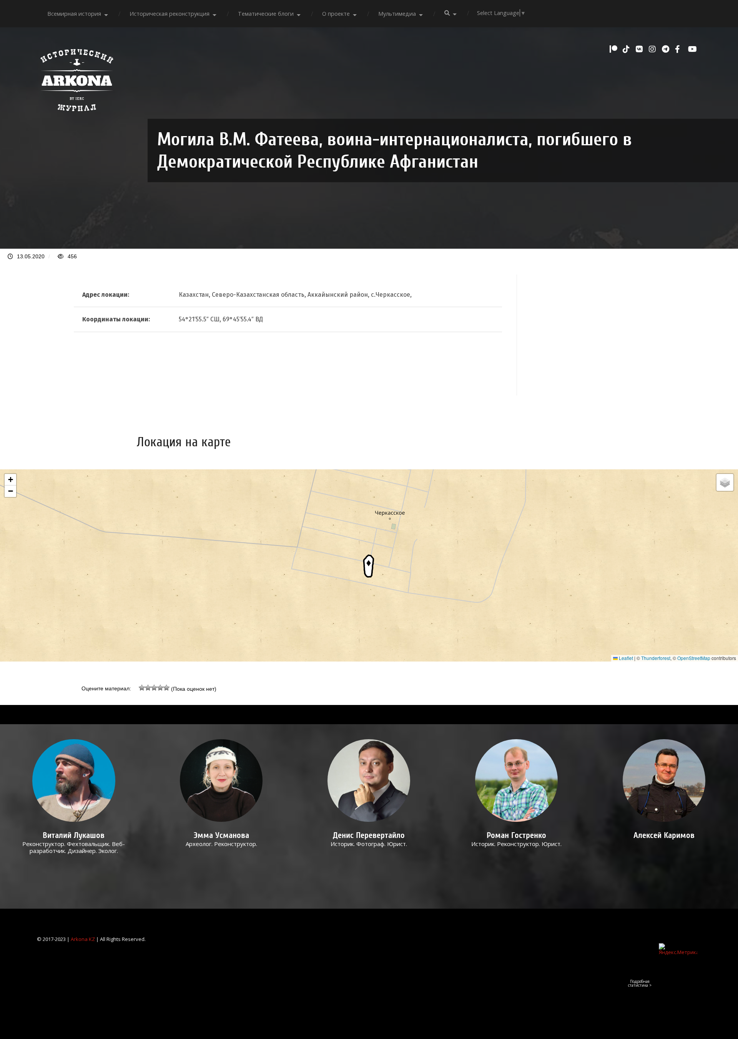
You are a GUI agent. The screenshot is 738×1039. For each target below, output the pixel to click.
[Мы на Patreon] (614, 49)
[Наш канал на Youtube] (692, 49)
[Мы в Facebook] (679, 49)
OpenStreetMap (693, 658)
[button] (369, 566)
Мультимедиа (397, 13)
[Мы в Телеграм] (666, 49)
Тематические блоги (266, 13)
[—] (77, 115)
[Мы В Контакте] (640, 49)
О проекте (336, 13)
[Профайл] (74, 780)
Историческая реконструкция (169, 13)
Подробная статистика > (640, 983)
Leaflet (625, 658)
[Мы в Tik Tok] (627, 49)
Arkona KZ (83, 939)
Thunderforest (655, 658)
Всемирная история (74, 13)
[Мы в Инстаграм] (653, 49)
